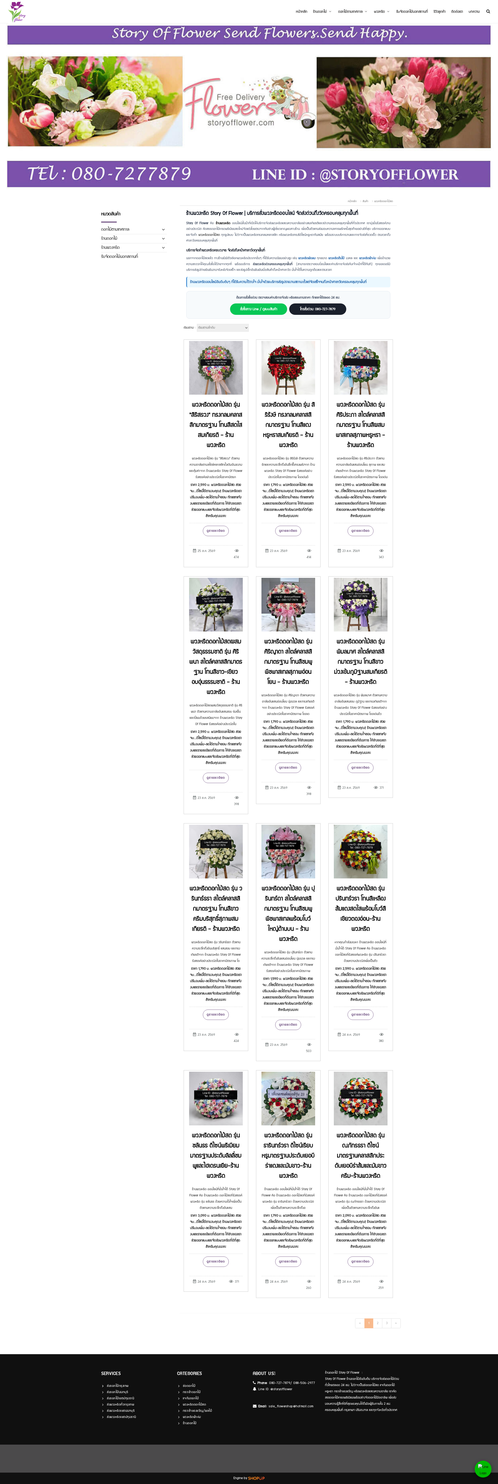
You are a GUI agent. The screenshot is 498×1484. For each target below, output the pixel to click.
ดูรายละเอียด (216, 531)
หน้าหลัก (301, 12)
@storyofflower (281, 1389)
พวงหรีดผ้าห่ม (367, 258)
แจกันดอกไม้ (191, 1398)
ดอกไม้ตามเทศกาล (350, 12)
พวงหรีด (379, 12)
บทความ (474, 12)
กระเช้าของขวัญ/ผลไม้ (197, 1411)
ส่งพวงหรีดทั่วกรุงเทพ (120, 1404)
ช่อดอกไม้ (189, 1386)
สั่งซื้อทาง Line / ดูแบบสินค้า (258, 309)
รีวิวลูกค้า (440, 12)
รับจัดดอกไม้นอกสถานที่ (412, 12)
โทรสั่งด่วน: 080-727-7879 (318, 309)
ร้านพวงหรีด (110, 247)
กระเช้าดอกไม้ (192, 1392)
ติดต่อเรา (457, 12)
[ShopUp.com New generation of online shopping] (256, 1478)
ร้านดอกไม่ (320, 12)
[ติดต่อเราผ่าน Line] (483, 1469)
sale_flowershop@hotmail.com (291, 1406)
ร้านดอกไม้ (109, 238)
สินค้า (365, 201)
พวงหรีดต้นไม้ (336, 258)
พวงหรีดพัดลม (307, 258)
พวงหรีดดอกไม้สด (383, 201)
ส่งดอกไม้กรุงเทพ (118, 1386)
